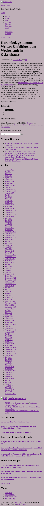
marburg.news (5, 5)
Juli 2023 (8, 241)
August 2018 (9, 355)
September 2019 (10, 330)
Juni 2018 (8, 359)
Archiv (7, 16)
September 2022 (10, 261)
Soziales (8, 22)
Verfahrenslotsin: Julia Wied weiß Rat (15, 422)
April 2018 (8, 363)
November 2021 (10, 280)
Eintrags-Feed (10, 495)
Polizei (16, 125)
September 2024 (10, 214)
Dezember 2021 (10, 278)
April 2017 (8, 386)
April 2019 (8, 340)
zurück (4, 37)
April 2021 (8, 293)
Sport (7, 28)
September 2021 (10, 284)
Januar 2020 (9, 322)
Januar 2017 (9, 392)
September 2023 (10, 237)
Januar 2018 (9, 369)
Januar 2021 (9, 299)
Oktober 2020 (10, 305)
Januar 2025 (9, 206)
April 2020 (8, 316)
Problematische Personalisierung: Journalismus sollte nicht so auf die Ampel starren (20, 466)
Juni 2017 (8, 382)
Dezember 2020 (10, 301)
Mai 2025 (8, 199)
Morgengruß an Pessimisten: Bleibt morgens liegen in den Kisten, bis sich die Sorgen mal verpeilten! (21, 455)
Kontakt (8, 34)
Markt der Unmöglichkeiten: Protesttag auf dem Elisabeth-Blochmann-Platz (18, 427)
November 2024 (10, 210)
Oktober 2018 (10, 351)
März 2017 (8, 388)
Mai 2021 (8, 291)
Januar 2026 (9, 183)
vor (10, 37)
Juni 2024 (8, 220)
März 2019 (8, 342)
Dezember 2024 (10, 208)
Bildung (8, 24)
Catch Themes (21, 504)
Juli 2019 (8, 334)
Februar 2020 (9, 320)
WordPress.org (10, 498)
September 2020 (10, 307)
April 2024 (8, 224)
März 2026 (8, 179)
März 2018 (8, 365)
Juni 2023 (8, 243)
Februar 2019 (9, 344)
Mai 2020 (8, 315)
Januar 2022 (9, 276)
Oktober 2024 (10, 212)
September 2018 (10, 353)
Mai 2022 (8, 268)
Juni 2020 (8, 313)
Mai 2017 (8, 384)
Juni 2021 (8, 289)
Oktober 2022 (10, 259)
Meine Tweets (5, 484)
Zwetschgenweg (34, 125)
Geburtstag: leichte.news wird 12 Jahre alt (16, 432)
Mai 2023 (8, 245)
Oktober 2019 (10, 328)
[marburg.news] (6, 2)
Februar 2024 (9, 228)
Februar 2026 (9, 181)
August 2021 (9, 286)
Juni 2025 (8, 197)
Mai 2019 (8, 338)
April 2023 (8, 247)
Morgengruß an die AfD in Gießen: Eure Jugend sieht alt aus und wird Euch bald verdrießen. (21, 449)
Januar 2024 (9, 230)
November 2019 (10, 326)
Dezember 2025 (10, 185)
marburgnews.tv (17, 398)
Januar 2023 (9, 253)
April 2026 (8, 178)
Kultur (7, 20)
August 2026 (9, 170)
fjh (26, 60)
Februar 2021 (9, 297)
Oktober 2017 (10, 374)
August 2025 (9, 193)
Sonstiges (8, 26)
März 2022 (8, 272)
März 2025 (8, 203)
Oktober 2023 (10, 235)
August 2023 (9, 239)
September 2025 (10, 191)
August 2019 (9, 332)
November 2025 (10, 187)
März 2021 (8, 295)
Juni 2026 (8, 174)
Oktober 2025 (10, 189)
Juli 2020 (8, 311)
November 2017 (10, 372)
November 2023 (10, 234)
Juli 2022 (8, 264)
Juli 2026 (8, 172)
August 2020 (9, 309)
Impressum (8, 32)
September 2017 (10, 376)
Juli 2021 (8, 288)
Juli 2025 (8, 195)
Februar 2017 (9, 390)
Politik (7, 18)
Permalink (7, 127)
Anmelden (8, 493)
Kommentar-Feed (11, 497)
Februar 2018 (9, 367)
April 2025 (8, 201)
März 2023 (8, 249)
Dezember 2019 (10, 324)
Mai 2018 (8, 361)
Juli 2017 (8, 380)
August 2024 (9, 216)
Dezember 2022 (10, 255)
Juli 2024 (8, 218)
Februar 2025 (9, 205)
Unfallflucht (24, 125)
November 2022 (10, 257)
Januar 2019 (9, 345)
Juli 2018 (8, 357)
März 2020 (8, 318)
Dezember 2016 (10, 394)
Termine (8, 30)
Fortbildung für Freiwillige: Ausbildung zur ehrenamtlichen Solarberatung (19, 156)
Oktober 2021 (10, 282)
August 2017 (9, 378)
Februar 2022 (9, 274)
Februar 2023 (9, 251)
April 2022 (8, 270)
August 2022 (9, 262)
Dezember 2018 (10, 347)
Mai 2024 (8, 222)
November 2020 (10, 303)
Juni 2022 (8, 266)
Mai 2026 (8, 176)
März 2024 (8, 226)
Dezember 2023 (10, 232)
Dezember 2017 (10, 371)
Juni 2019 (8, 336)
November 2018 (10, 349)
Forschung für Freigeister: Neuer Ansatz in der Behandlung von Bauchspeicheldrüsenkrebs (20, 152)
